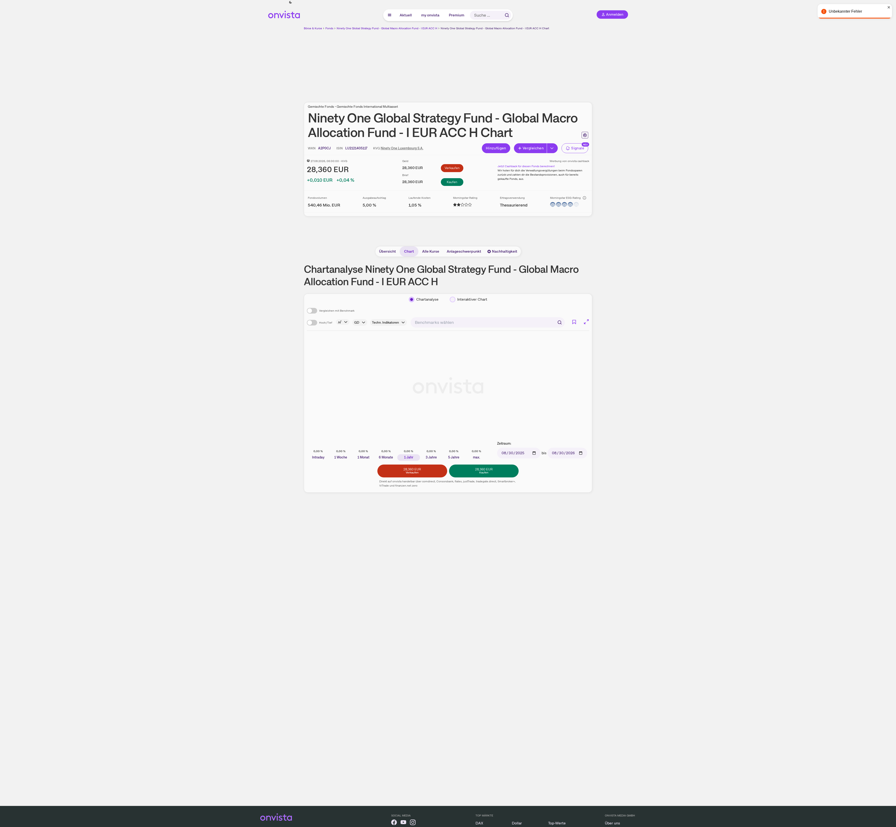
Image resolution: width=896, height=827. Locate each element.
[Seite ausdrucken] (585, 135)
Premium (457, 15)
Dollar (517, 823)
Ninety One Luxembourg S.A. (402, 148)
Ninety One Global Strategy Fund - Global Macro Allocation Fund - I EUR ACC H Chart (495, 28)
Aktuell (406, 15)
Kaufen (452, 182)
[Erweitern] (552, 148)
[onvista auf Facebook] (394, 823)
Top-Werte (557, 823)
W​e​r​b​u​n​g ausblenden (488, 63)
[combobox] (488, 322)
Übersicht (387, 251)
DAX (479, 823)
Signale (577, 148)
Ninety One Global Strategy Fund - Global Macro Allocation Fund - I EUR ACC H (387, 28)
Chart (409, 251)
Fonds (329, 28)
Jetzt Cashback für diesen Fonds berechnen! (526, 166)
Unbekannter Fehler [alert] (845, 11)
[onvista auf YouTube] (403, 823)
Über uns (612, 823)
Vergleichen (533, 148)
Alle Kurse (430, 251)
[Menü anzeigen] (389, 15)
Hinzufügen (496, 148)
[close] (889, 7)
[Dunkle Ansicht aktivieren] (290, 2)
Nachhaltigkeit (504, 251)
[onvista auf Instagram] (413, 823)
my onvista (430, 15)
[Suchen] (507, 15)
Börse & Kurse (313, 28)
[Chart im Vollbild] (586, 321)
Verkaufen (452, 168)
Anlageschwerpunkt (464, 251)
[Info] (584, 198)
